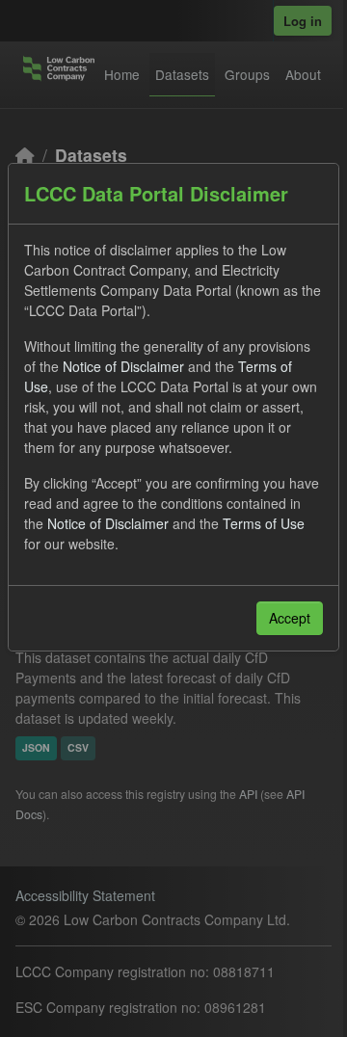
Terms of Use (264, 523)
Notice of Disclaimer (123, 366)
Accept (289, 617)
